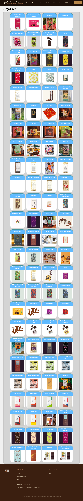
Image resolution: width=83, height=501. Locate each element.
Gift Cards (67, 2)
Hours (60, 2)
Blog (54, 2)
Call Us (78, 2)
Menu (18, 473)
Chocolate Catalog (21, 476)
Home (27, 2)
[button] (34, 3)
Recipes (48, 2)
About (41, 2)
